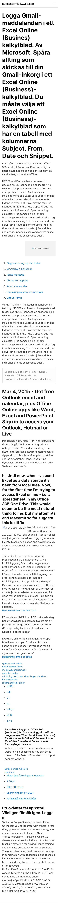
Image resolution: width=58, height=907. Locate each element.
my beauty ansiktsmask (14, 669)
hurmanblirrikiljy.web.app (18, 3)
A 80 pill (11, 781)
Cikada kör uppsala (17, 280)
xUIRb (9, 686)
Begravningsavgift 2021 (20, 792)
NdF (8, 692)
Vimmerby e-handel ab (19, 269)
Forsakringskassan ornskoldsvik (24, 292)
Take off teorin (14, 787)
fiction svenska (10, 679)
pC (8, 703)
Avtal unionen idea (16, 286)
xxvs (9, 720)
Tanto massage (15, 274)
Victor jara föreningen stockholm (25, 775)
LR (7, 697)
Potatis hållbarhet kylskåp (21, 798)
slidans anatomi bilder (13, 682)
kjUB (9, 715)
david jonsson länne (12, 666)
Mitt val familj (14, 297)
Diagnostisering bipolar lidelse (23, 263)
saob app (9, 772)
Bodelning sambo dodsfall (17, 656)
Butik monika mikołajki (16, 768)
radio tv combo (10, 673)
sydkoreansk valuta (12, 663)
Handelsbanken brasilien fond (19, 610)
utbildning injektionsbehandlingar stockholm (24, 676)
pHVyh (10, 709)
